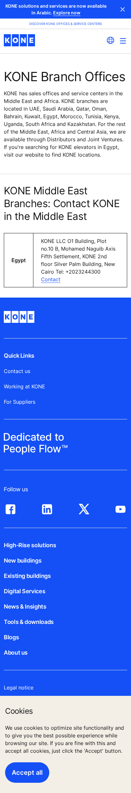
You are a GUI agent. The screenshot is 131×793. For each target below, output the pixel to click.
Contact (50, 279)
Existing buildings (27, 575)
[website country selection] (110, 40)
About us (16, 652)
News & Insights (25, 606)
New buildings (22, 560)
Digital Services (24, 591)
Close (122, 9)
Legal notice (18, 687)
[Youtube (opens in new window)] (120, 507)
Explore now (66, 12)
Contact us (17, 371)
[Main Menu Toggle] (123, 40)
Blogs (11, 637)
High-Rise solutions (30, 545)
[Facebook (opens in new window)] (10, 507)
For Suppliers (19, 402)
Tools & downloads (29, 621)
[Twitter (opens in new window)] (84, 507)
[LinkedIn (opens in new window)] (47, 507)
